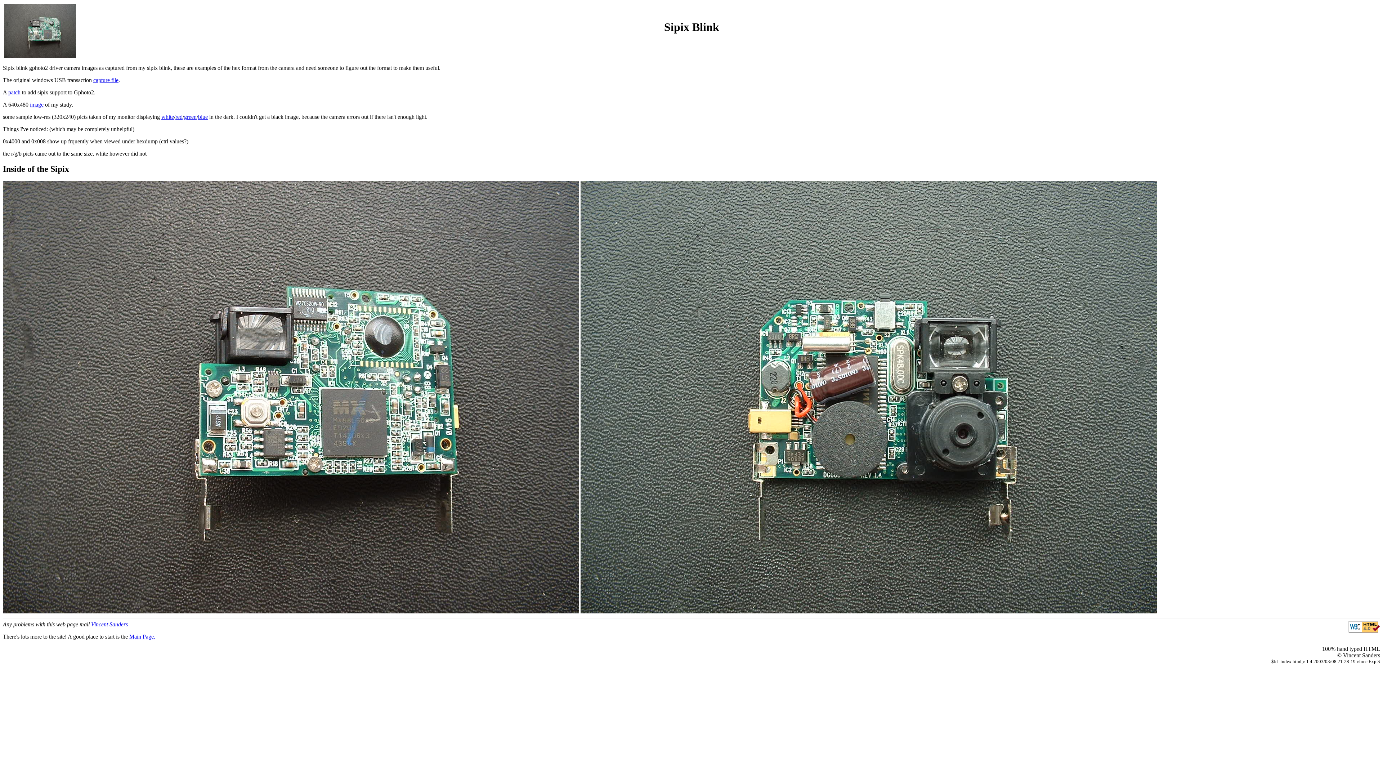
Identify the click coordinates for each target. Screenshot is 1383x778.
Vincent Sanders (109, 624)
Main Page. (142, 637)
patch (14, 92)
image (37, 105)
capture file (105, 80)
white (167, 117)
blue (203, 117)
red (179, 117)
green (190, 117)
